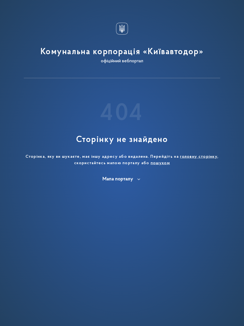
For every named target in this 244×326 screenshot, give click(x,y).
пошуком (160, 163)
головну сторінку (198, 157)
